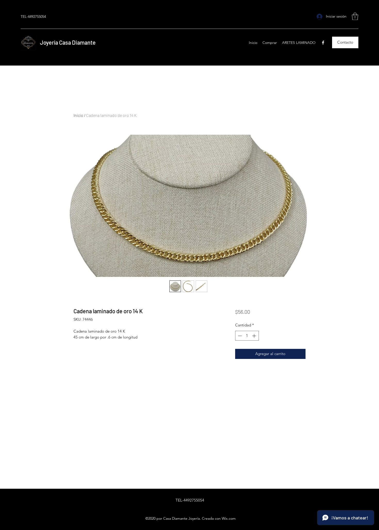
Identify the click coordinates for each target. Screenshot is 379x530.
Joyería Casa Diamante (68, 42)
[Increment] (254, 336)
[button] (355, 16)
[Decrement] (239, 336)
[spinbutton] (247, 336)
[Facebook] (323, 42)
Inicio (78, 115)
